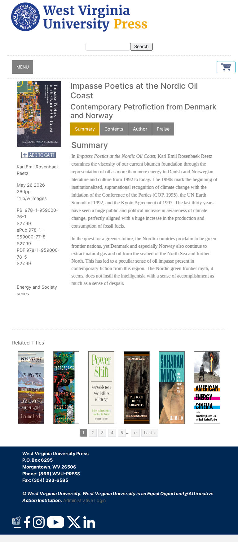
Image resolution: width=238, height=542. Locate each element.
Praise (163, 128)
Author (140, 128)
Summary (85, 128)
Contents (113, 128)
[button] (226, 67)
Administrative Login (84, 500)
